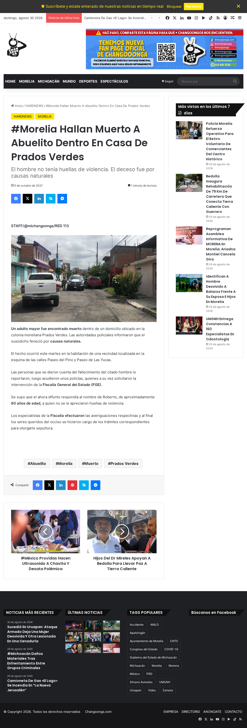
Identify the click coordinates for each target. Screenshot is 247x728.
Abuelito (38, 463)
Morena (174, 665)
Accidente (137, 624)
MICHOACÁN (48, 81)
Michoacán (137, 665)
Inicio (18, 106)
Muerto (91, 463)
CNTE (174, 641)
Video (152, 690)
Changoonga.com (98, 712)
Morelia (65, 463)
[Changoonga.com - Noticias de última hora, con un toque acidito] (16, 45)
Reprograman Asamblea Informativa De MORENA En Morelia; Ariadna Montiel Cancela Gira (220, 244)
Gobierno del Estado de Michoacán (153, 657)
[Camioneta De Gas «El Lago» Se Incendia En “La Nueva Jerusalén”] (111, 625)
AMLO (154, 624)
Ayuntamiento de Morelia (146, 641)
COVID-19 (171, 649)
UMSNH (164, 682)
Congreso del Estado (144, 649)
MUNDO (69, 81)
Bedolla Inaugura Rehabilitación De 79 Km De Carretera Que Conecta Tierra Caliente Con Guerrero (219, 194)
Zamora (168, 690)
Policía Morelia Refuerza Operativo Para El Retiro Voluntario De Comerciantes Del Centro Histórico (219, 141)
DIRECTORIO (191, 712)
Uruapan (135, 690)
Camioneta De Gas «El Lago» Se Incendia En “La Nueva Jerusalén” (133, 18)
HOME (10, 81)
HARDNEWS (34, 106)
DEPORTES (88, 81)
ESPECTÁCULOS (114, 81)
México (135, 674)
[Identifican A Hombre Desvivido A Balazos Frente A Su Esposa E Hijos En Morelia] (189, 283)
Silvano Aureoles (141, 682)
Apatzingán (137, 633)
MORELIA (26, 81)
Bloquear (174, 6)
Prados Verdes (124, 463)
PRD (149, 674)
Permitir (193, 6)
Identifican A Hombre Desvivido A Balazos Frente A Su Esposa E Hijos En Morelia (221, 289)
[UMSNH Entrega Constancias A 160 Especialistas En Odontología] (189, 325)
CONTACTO (233, 712)
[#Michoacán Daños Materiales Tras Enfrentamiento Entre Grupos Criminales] (92, 625)
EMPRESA (171, 712)
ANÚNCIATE (212, 712)
